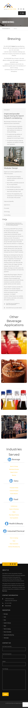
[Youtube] (21, 9)
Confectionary (14, 506)
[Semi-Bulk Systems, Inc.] (8, 5)
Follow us (6, 564)
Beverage (6, 614)
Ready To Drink (14, 399)
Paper (14, 541)
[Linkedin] (19, 9)
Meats (14, 512)
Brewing (14, 427)
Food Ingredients (14, 518)
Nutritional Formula (14, 469)
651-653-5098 (12, 9)
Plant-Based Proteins (14, 515)
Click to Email (8, 605)
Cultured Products (14, 490)
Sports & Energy (14, 342)
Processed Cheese (14, 487)
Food (5, 617)
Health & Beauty (7, 623)
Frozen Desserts (14, 493)
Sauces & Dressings (14, 509)
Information (6, 638)
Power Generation (14, 543)
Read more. (4, 591)
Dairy (5, 620)
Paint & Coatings (14, 538)
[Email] (23, 9)
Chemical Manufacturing (14, 546)
